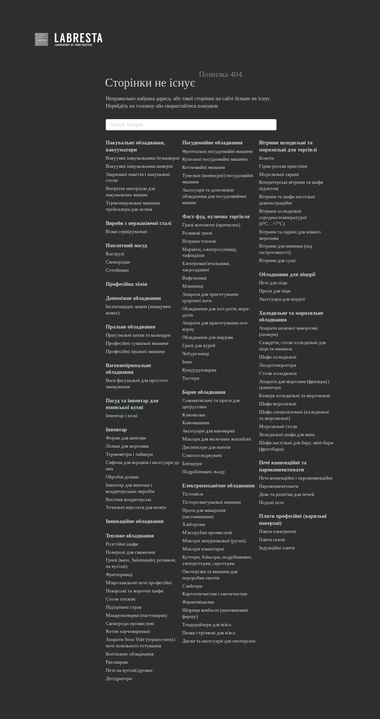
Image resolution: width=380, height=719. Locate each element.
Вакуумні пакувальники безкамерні (143, 158)
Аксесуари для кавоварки (208, 431)
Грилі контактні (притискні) (211, 225)
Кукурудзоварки (199, 370)
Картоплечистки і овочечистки (214, 594)
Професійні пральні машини (135, 351)
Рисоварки (117, 662)
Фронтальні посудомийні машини (217, 151)
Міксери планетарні (203, 549)
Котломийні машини (203, 167)
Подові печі (271, 502)
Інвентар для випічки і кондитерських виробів (130, 488)
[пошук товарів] (270, 124)
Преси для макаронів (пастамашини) (204, 513)
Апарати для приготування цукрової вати (210, 297)
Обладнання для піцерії (287, 274)
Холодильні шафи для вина (287, 434)
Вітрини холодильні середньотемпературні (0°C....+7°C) (283, 217)
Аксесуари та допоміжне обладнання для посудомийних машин (214, 196)
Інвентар (116, 429)
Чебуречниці (195, 353)
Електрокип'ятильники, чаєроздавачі (206, 266)
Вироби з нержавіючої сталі (138, 223)
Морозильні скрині (279, 174)
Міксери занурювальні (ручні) (214, 540)
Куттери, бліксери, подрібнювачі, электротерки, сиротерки (217, 560)
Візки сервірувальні (126, 231)
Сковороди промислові (130, 623)
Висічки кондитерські (128, 499)
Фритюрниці (119, 574)
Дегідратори (119, 678)
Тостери (190, 378)
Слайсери (192, 586)
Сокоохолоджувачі (202, 455)
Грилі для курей (198, 345)
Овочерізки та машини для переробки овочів (210, 575)
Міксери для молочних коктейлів (216, 439)
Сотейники (117, 270)
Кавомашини (195, 422)
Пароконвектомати (278, 486)
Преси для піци (275, 291)
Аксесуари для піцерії (282, 299)
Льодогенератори (277, 365)
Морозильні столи (278, 426)
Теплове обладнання (130, 536)
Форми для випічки (126, 438)
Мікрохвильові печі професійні (139, 582)
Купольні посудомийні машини (215, 159)
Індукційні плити (277, 547)
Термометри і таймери (129, 454)
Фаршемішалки (198, 602)
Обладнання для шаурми (207, 337)
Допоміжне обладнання (133, 298)
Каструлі (115, 253)
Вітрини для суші (277, 260)
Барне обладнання (204, 392)
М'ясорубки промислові (207, 532)
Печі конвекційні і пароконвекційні (295, 478)
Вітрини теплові (199, 241)
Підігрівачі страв (123, 607)
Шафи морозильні (278, 403)
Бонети (266, 158)
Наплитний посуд (126, 245)
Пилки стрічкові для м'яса (208, 632)
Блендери (192, 463)
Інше (187, 362)
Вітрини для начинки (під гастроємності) (285, 249)
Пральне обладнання (130, 327)
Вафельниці (194, 278)
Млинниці (192, 286)
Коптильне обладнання (130, 654)
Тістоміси (192, 494)
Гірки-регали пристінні (283, 166)
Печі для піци (273, 282)
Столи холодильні (278, 373)
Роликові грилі (197, 233)
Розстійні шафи (122, 544)
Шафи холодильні (278, 357)
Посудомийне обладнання (212, 143)
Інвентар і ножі (122, 415)
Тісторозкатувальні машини (211, 502)
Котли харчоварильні (128, 631)
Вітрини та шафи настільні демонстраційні (287, 200)
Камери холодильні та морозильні (294, 395)
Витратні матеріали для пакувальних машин (130, 191)
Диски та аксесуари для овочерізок (218, 641)
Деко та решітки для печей (286, 494)
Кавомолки (193, 415)
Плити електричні (277, 531)
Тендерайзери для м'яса (206, 624)
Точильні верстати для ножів (136, 507)
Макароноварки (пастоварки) (136, 615)
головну (145, 106)
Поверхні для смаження (130, 552)
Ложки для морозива (127, 446)
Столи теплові (120, 599)
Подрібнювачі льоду (203, 471)
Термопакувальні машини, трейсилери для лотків (133, 206)
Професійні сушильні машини (137, 343)
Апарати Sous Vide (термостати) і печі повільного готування (141, 642)
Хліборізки (193, 524)
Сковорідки (118, 262)
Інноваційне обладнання (135, 521)
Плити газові (272, 539)
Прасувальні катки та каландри (138, 335)
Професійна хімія (126, 284)
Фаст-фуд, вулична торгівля (216, 216)
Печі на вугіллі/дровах (129, 670)
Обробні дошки (122, 477)
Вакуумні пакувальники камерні (139, 166)
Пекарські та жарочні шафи (134, 591)
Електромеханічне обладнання (218, 485)
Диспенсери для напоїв (206, 447)
